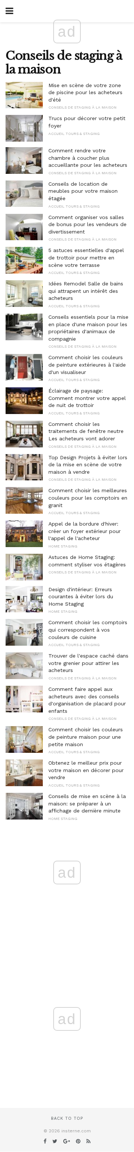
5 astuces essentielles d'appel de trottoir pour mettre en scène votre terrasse (86, 257)
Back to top (67, 1118)
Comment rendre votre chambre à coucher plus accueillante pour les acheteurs (87, 158)
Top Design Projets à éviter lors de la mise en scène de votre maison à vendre (87, 464)
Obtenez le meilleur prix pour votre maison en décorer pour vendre (86, 770)
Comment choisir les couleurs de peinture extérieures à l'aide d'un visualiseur (87, 364)
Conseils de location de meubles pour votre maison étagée (83, 191)
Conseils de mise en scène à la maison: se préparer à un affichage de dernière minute (87, 803)
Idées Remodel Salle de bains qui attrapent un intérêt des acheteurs (85, 291)
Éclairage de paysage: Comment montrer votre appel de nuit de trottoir (87, 398)
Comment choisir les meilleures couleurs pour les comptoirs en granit (87, 497)
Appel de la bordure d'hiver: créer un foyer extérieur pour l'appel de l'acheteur (84, 531)
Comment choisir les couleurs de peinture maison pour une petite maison (85, 736)
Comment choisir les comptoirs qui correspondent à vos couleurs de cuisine (87, 629)
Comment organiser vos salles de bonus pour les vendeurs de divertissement (87, 224)
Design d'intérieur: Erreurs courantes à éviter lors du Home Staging (80, 596)
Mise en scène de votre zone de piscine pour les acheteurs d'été (85, 92)
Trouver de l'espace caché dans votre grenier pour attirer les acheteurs (88, 663)
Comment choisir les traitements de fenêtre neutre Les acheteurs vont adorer (86, 431)
